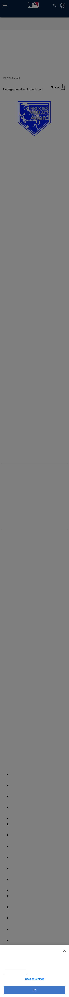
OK (34, 989)
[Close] (64, 950)
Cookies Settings (34, 978)
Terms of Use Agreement (38, 971)
